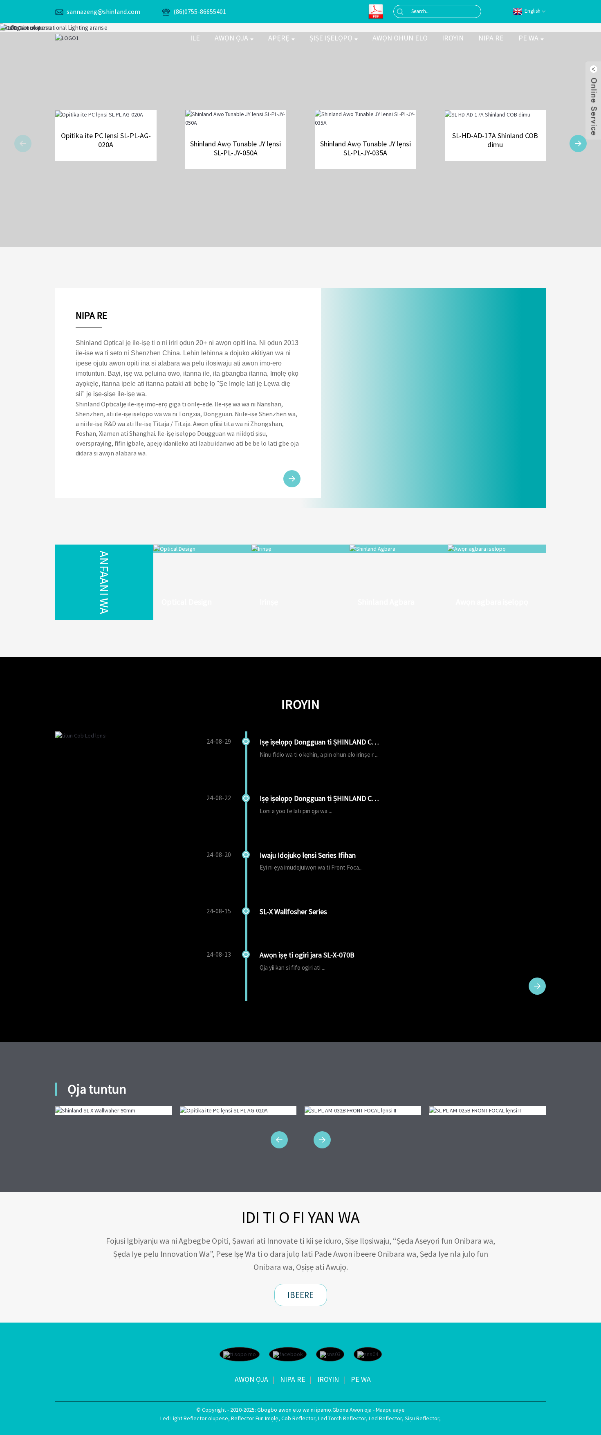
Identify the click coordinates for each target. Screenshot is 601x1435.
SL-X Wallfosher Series (293, 911)
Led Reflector (385, 1418)
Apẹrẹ (278, 38)
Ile (195, 38)
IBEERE (300, 1294)
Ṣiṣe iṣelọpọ (330, 38)
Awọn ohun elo (400, 38)
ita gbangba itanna (240, 373)
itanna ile (196, 373)
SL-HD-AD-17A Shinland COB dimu (495, 140)
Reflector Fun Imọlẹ (254, 1418)
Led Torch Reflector (342, 1418)
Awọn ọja (231, 38)
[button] (22, 143)
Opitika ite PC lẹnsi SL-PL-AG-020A (106, 140)
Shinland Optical (98, 404)
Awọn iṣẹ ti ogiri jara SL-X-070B (307, 955)
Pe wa (528, 38)
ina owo (168, 373)
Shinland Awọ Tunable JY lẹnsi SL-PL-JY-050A (235, 148)
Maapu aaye (390, 1409)
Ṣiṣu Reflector (422, 1418)
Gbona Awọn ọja (352, 1409)
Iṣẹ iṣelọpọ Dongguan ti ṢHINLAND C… (319, 742)
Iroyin (453, 38)
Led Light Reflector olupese (194, 1418)
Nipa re (491, 38)
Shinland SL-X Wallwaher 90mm (113, 1114)
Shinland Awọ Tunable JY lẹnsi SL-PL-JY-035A (365, 148)
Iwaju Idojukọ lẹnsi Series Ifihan (308, 855)
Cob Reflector (298, 1418)
